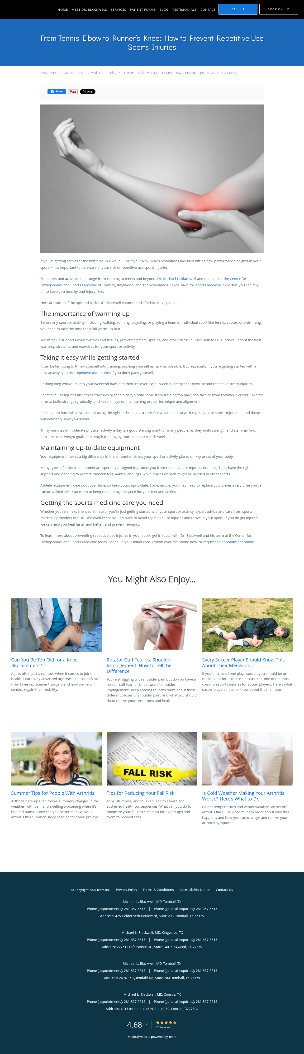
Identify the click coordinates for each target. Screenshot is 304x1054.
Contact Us (224, 889)
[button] (278, 9)
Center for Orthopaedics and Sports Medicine (71, 72)
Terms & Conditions (158, 889)
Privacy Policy (126, 889)
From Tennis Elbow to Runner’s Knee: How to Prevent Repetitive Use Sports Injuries (180, 72)
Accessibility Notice (195, 889)
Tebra (172, 1036)
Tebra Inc (103, 890)
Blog (113, 72)
